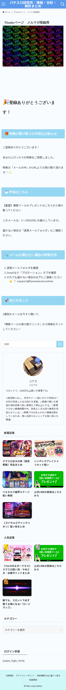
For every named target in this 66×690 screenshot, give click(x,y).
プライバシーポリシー (25, 675)
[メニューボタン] (3, 4)
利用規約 (10, 675)
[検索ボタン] (62, 4)
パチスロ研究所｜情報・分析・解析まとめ (33, 4)
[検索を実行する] (59, 344)
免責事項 (33, 679)
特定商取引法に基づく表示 (48, 675)
